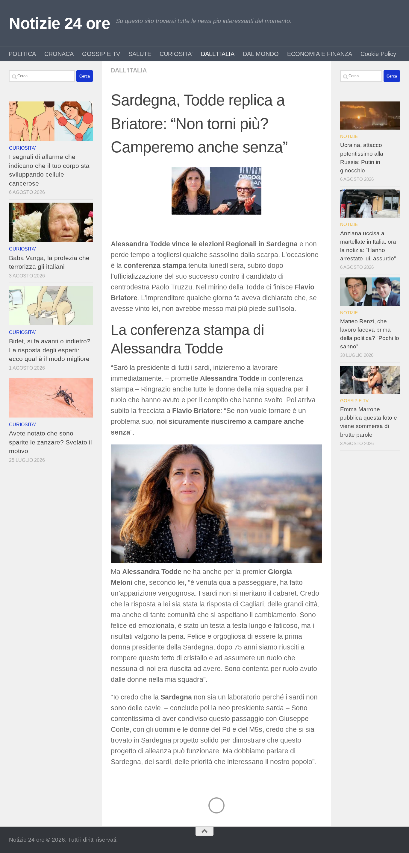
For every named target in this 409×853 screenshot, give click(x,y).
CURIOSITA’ (176, 54)
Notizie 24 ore (59, 23)
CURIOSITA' (22, 148)
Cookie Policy (378, 54)
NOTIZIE (349, 136)
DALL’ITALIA (217, 54)
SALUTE (139, 54)
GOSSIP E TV (101, 54)
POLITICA (22, 54)
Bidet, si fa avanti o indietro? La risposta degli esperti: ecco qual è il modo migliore (49, 350)
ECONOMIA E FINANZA (319, 54)
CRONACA (59, 54)
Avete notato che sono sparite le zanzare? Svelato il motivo (50, 442)
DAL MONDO (261, 54)
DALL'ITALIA (129, 70)
